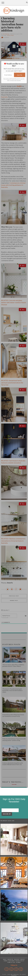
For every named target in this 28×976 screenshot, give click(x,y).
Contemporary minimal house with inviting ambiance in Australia (13, 185)
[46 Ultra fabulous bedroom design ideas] (14, 938)
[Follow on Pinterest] (16, 969)
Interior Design (10, 35)
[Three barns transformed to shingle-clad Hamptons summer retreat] (14, 905)
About (5, 959)
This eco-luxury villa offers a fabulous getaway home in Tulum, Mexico (13, 665)
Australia (4, 97)
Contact (22, 959)
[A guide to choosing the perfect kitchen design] (14, 839)
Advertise (10, 959)
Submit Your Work (9, 960)
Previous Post (14, 595)
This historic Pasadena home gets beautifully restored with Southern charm (12, 690)
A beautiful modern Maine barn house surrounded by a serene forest (13, 715)
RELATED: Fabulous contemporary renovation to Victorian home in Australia (13, 541)
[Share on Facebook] (16, 589)
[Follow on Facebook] (7, 969)
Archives (16, 959)
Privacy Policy (19, 960)
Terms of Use (11, 962)
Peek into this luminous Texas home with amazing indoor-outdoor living (14, 739)
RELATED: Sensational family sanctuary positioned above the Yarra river (12, 382)
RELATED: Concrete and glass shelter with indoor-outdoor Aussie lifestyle (13, 302)
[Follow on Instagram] (21, 969)
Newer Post (14, 600)
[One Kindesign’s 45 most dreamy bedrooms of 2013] (14, 872)
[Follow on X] (11, 969)
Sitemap (18, 962)
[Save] (22, 44)
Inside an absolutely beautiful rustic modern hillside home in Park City (12, 763)
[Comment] (20, 589)
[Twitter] (7, 589)
